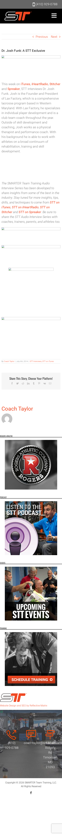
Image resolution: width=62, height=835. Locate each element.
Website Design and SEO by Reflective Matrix (23, 705)
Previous (42, 37)
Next (54, 37)
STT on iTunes (48, 361)
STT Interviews (36, 361)
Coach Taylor (9, 361)
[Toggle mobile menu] (54, 15)
